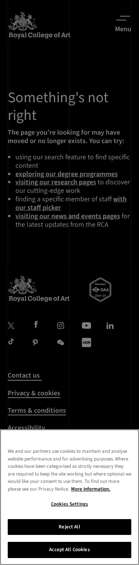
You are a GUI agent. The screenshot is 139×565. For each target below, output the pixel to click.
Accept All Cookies (69, 549)
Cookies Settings (69, 504)
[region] (69, 497)
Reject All (69, 526)
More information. (90, 489)
